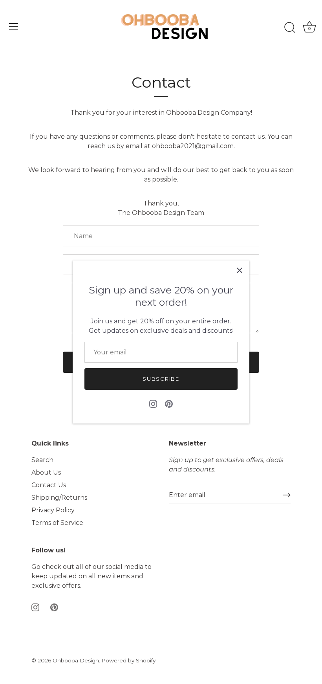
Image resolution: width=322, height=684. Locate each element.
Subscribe (161, 379)
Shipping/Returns (59, 497)
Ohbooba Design (76, 660)
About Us (46, 472)
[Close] (239, 270)
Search (42, 460)
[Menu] (13, 26)
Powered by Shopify (129, 660)
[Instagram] (153, 403)
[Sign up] (287, 495)
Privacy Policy (53, 510)
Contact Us (48, 485)
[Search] (289, 28)
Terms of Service (57, 522)
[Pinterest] (169, 403)
